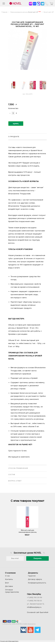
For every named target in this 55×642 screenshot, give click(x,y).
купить (16, 123)
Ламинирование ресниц (25, 12)
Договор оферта (35, 579)
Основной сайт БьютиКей (37, 612)
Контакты (9, 579)
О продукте (13, 137)
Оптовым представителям (12, 591)
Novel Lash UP (49, 12)
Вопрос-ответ (15, 481)
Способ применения (18, 468)
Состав (11, 474)
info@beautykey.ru (34, 607)
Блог (7, 583)
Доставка (9, 586)
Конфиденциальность (37, 583)
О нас (7, 576)
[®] (15, 3)
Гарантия (32, 576)
